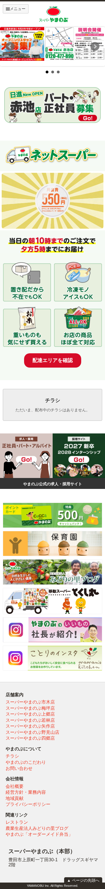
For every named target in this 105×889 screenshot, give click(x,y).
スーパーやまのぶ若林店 (30, 720)
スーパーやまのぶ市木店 (30, 702)
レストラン (17, 822)
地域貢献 (15, 798)
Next (94, 46)
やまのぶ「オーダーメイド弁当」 (39, 834)
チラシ (12, 756)
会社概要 (15, 786)
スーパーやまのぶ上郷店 (30, 714)
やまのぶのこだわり (26, 762)
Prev (10, 46)
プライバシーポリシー (28, 804)
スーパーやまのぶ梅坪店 (30, 708)
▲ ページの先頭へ (83, 880)
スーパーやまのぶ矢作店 (30, 726)
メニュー (17, 8)
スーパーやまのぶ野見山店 (32, 732)
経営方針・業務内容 (26, 792)
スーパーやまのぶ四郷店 (30, 738)
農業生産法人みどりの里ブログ (37, 828)
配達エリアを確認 (52, 360)
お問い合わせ (19, 768)
